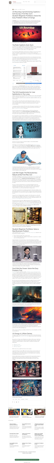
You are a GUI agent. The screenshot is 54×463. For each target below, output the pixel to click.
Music (19, 399)
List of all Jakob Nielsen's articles (22, 451)
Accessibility (22, 399)
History (16, 399)
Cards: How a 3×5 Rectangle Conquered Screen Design (39, 417)
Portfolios (26, 399)
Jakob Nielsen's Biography (32, 451)
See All (45, 407)
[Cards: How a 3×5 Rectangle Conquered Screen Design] (40, 412)
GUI (13, 399)
